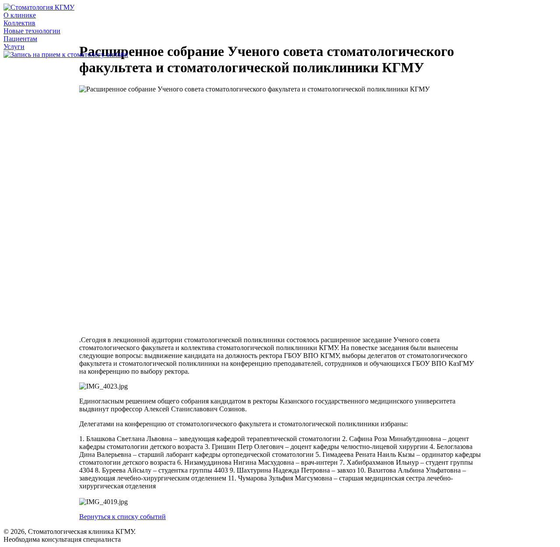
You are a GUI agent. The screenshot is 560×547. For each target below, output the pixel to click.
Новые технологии (32, 31)
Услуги (14, 46)
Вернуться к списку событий (122, 516)
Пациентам (20, 38)
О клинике (20, 15)
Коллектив (19, 23)
